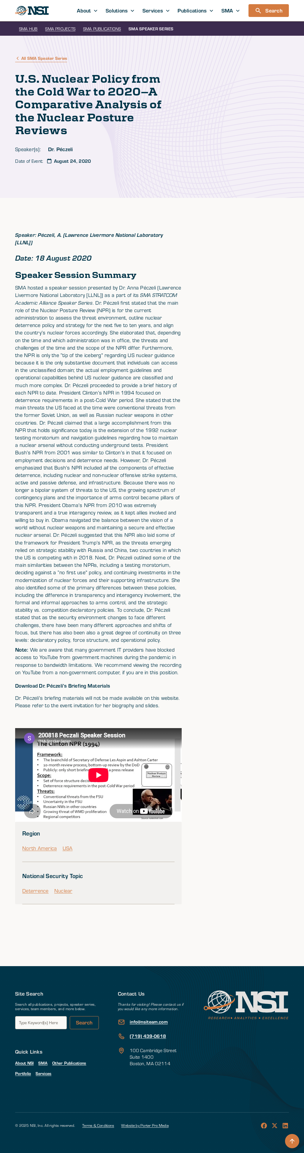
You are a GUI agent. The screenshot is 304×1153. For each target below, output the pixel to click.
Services (43, 1073)
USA (68, 848)
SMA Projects (60, 29)
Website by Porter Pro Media (144, 1125)
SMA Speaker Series (151, 29)
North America (39, 848)
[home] (32, 10)
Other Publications (69, 1063)
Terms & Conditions (98, 1125)
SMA (43, 1063)
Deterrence (35, 890)
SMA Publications (102, 29)
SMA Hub (28, 29)
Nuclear (63, 890)
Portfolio (23, 1073)
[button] (87, 10)
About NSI (24, 1063)
